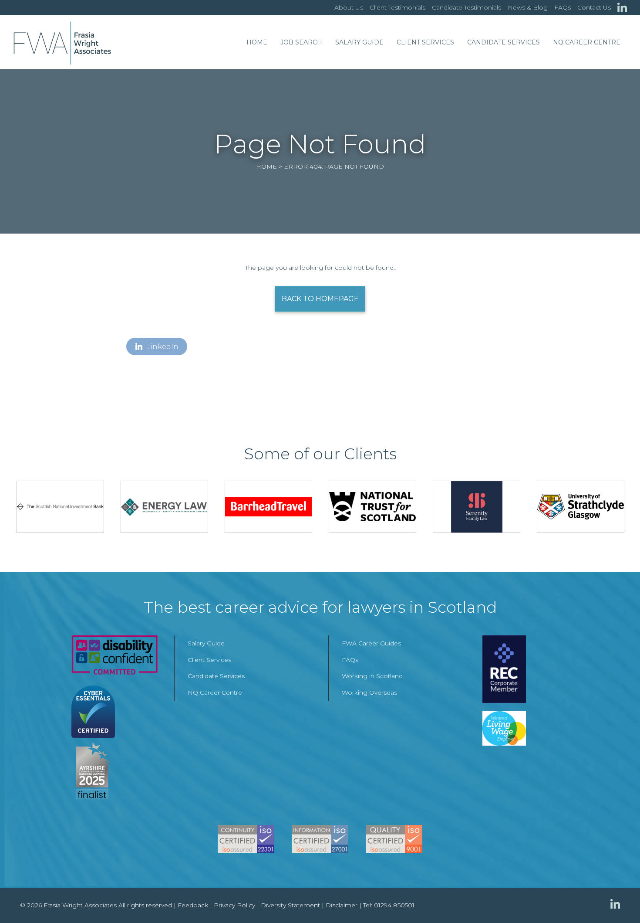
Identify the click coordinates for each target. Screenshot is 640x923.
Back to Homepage (320, 299)
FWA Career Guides (371, 643)
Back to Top (616, 899)
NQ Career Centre (586, 42)
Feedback (193, 905)
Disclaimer (341, 905)
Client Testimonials (397, 7)
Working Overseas (369, 692)
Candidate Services (503, 42)
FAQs (562, 7)
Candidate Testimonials (466, 7)
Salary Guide (359, 42)
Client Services (425, 42)
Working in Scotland (372, 676)
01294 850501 (394, 905)
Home (256, 42)
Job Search (301, 42)
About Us (348, 7)
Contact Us (594, 7)
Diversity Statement (290, 905)
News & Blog (528, 7)
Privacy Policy (234, 905)
